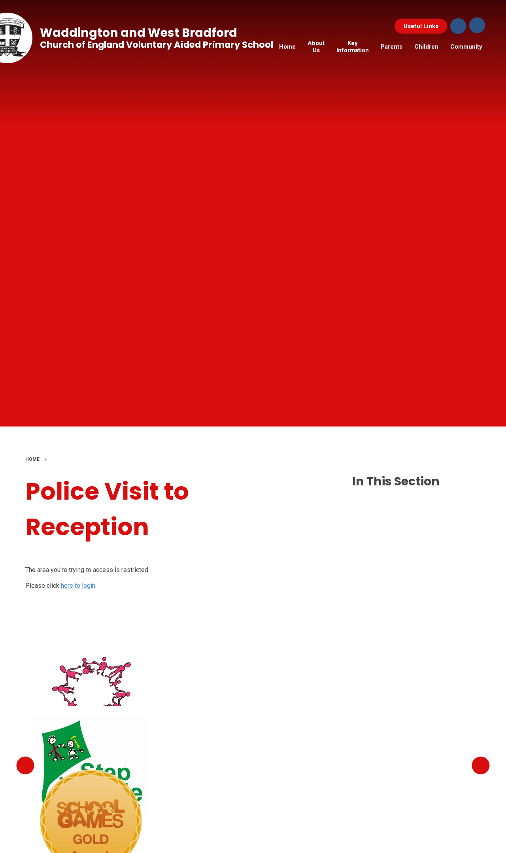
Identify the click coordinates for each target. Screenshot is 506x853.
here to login (78, 585)
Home (32, 459)
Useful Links (421, 26)
